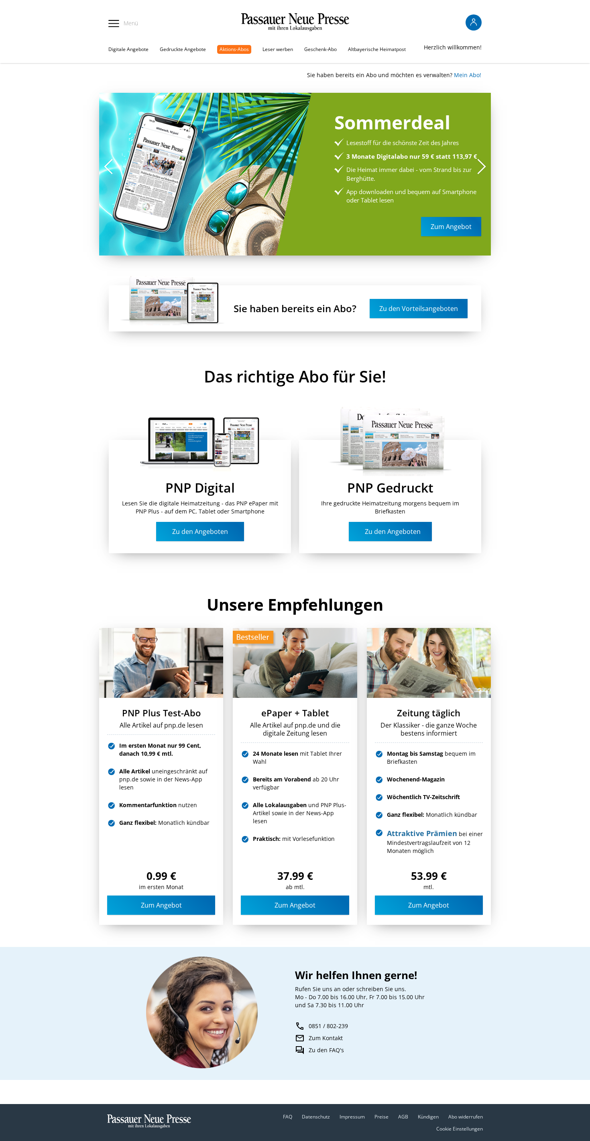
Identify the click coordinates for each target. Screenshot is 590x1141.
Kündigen (428, 1116)
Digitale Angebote (128, 49)
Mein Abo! (467, 75)
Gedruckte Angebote (183, 49)
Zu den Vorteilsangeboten (418, 308)
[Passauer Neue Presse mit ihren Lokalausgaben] (295, 22)
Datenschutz (316, 1116)
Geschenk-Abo (320, 49)
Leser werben (277, 49)
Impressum (352, 1116)
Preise (381, 1116)
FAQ (287, 1116)
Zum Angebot (161, 905)
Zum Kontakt (326, 1038)
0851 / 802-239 (328, 1026)
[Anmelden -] (474, 22)
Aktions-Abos (234, 49)
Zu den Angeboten (200, 531)
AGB (403, 1116)
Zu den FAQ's (326, 1050)
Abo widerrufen (465, 1116)
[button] (481, 166)
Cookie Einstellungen (459, 1128)
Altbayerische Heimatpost (377, 49)
